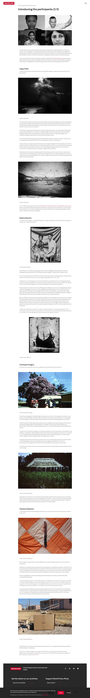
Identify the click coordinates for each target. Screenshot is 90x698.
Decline (69, 692)
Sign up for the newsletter (19, 682)
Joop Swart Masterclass (57, 58)
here (37, 654)
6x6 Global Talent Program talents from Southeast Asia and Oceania (55, 206)
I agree (60, 692)
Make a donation (51, 682)
